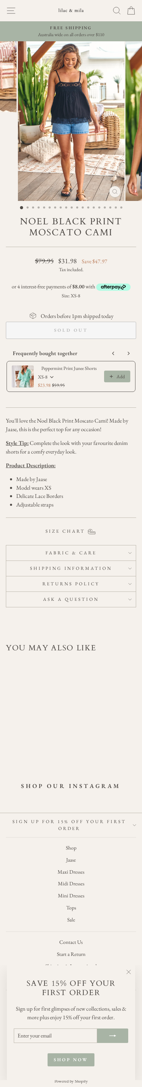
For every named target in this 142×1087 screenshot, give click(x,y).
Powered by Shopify (71, 1081)
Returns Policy (71, 584)
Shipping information (71, 568)
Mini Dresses (71, 895)
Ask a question (71, 599)
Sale (71, 919)
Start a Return (71, 954)
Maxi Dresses (71, 871)
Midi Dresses (71, 883)
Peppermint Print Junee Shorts (69, 368)
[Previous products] (113, 353)
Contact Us (71, 942)
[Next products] (128, 353)
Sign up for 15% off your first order (69, 825)
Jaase (71, 859)
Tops (71, 907)
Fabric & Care (71, 553)
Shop (71, 847)
